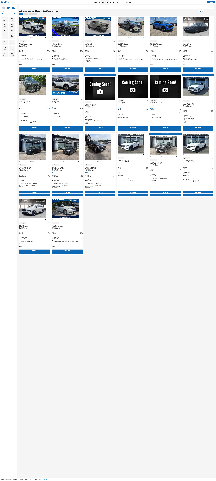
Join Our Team (125, 2)
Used (13, 6)
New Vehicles (97, 2)
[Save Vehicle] (49, 41)
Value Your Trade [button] (34, 71)
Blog (130, 2)
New (3, 6)
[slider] (2, 13)
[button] (211, 2)
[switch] (3, 7)
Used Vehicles (105, 2)
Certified (8, 6)
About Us (118, 2)
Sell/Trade (112, 2)
